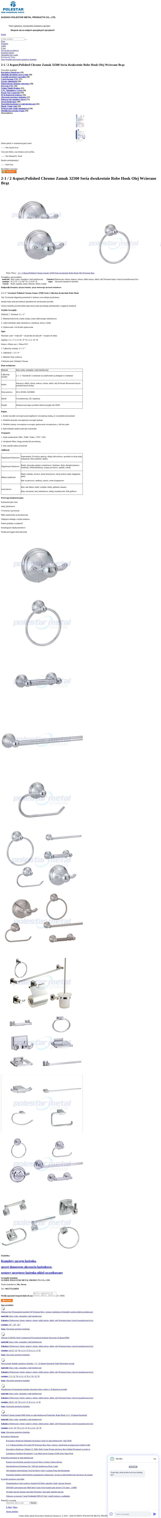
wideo (3, 46)
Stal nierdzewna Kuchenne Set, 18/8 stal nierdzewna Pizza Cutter (32, 1466)
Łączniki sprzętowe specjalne (13, 77)
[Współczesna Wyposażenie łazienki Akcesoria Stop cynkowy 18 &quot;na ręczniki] (3, 1387)
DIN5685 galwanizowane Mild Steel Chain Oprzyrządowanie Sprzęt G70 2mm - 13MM (41, 1488)
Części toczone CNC (9, 79)
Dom (3, 41)
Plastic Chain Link (9, 106)
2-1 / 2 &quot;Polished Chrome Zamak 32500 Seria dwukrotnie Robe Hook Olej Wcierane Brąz (56, 273)
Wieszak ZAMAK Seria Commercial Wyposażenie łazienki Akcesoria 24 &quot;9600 (35, 1338)
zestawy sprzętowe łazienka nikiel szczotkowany (32, 1272)
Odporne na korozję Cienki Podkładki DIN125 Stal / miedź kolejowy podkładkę (38, 1496)
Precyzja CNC (7, 86)
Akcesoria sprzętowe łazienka (24, 59)
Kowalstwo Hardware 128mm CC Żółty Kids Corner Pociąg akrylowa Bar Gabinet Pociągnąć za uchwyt (48, 1449)
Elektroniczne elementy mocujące (15, 84)
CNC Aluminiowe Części (11, 90)
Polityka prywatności (9, 1516)
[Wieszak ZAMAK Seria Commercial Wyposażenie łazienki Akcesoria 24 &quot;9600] (3, 1335)
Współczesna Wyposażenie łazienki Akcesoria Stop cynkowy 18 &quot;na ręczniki (34, 1389)
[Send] (155, 1514)
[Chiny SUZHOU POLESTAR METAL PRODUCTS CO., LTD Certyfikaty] (80, 127)
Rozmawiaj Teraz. (8, 57)
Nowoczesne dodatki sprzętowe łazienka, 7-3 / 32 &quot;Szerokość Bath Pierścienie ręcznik (37, 1363)
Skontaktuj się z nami (9, 55)
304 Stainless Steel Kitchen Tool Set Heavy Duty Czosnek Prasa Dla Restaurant (38, 1471)
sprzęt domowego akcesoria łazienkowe (26, 1266)
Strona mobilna (12, 1511)
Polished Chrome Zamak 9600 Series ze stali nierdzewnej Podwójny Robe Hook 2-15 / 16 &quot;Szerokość (44, 1415)
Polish (3, 34)
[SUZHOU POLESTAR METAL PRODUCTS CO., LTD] (13, 13)
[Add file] (111, 1514)
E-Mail (9, 1507)
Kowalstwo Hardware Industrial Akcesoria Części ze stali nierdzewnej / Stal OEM (38, 1441)
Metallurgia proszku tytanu (12, 111)
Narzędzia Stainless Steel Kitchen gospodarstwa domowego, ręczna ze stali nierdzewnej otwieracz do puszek (49, 1475)
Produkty (4, 44)
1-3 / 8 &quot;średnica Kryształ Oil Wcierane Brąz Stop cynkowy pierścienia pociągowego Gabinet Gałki (48, 1445)
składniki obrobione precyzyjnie (14, 75)
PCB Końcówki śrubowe (11, 95)
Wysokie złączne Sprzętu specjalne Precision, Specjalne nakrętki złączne (35, 1492)
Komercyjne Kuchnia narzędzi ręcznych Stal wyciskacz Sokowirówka (34, 1462)
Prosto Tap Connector (10, 93)
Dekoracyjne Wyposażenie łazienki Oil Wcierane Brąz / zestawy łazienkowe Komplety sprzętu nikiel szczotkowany (47, 1312)
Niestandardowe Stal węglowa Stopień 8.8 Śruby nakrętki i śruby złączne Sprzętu (38, 1483)
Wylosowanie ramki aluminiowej (15, 108)
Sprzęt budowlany (9, 102)
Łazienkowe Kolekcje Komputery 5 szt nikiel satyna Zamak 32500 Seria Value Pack (39, 1453)
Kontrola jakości (7, 53)
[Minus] (154, 1458)
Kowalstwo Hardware (10, 72)
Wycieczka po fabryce (10, 50)
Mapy (15, 1507)
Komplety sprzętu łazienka (18, 1261)
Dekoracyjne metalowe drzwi (13, 99)
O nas (3, 48)
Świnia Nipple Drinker (10, 88)
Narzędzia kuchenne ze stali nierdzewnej (18, 104)
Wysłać (33, 1503)
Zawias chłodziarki (9, 81)
